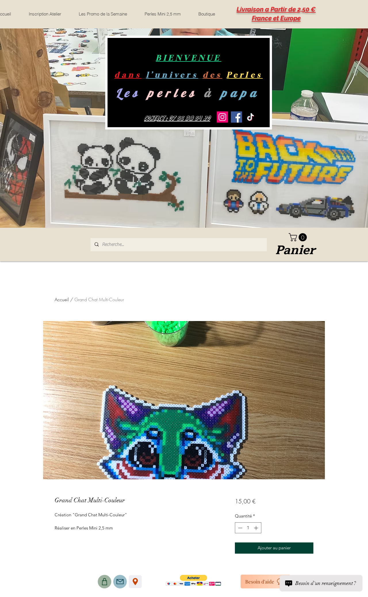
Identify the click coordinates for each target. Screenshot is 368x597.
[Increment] (256, 528)
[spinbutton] (248, 528)
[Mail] (120, 581)
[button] (299, 237)
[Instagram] (222, 117)
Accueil (62, 299)
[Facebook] (236, 117)
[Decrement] (240, 528)
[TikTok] (250, 117)
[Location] (135, 581)
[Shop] (104, 581)
